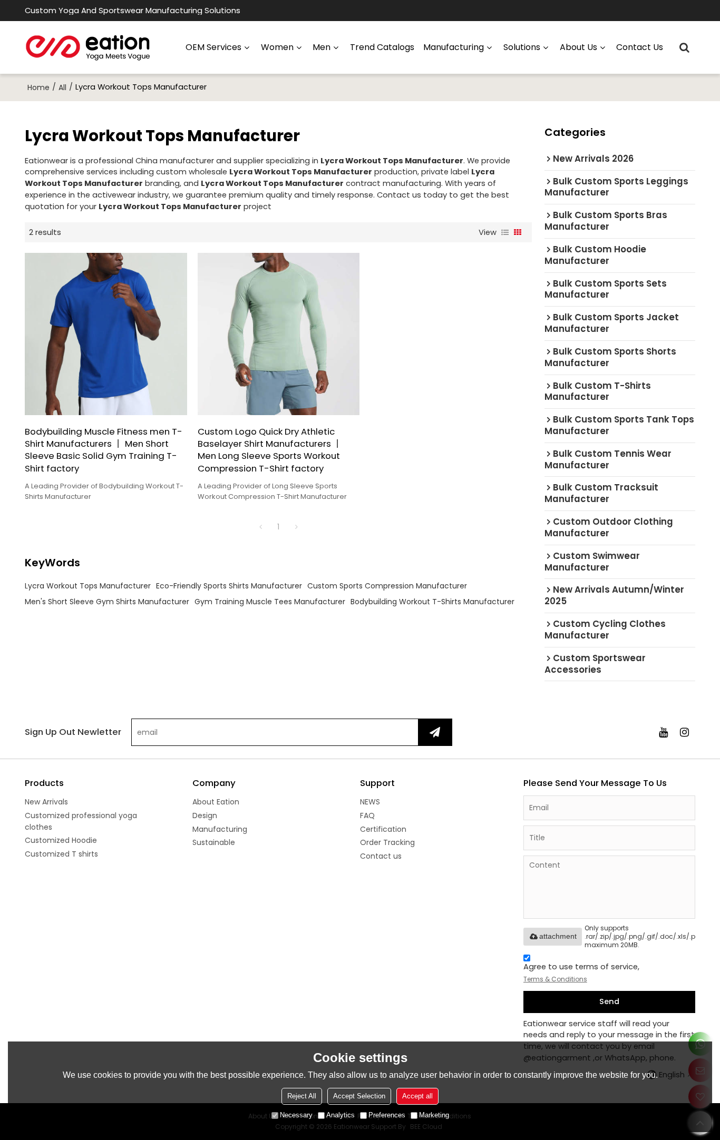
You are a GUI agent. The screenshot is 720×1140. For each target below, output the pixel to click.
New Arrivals (46, 802)
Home (38, 87)
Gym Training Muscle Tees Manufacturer (269, 601)
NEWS (370, 802)
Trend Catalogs (382, 47)
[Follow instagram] (684, 732)
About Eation (215, 802)
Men (321, 47)
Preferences (386, 1115)
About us (578, 47)
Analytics (340, 1115)
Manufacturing (219, 829)
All (62, 87)
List (505, 232)
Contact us (639, 47)
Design (204, 815)
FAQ (367, 815)
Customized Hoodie (61, 840)
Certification (383, 829)
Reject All (301, 1096)
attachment (558, 936)
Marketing (434, 1115)
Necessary (296, 1115)
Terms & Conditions (555, 979)
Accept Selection (359, 1096)
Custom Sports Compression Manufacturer (387, 586)
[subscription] (435, 732)
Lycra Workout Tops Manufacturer (88, 586)
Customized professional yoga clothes (81, 821)
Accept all (417, 1096)
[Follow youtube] (663, 732)
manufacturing (453, 47)
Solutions (521, 47)
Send (609, 1001)
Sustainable (213, 842)
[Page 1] (260, 527)
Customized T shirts (61, 854)
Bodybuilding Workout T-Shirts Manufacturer (432, 601)
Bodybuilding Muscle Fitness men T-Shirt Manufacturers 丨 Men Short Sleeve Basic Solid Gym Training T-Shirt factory (103, 450)
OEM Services (213, 47)
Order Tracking (387, 842)
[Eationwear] (88, 47)
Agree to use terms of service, (581, 972)
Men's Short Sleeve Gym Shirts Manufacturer (107, 601)
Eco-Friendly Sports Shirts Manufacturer (229, 586)
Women (277, 47)
